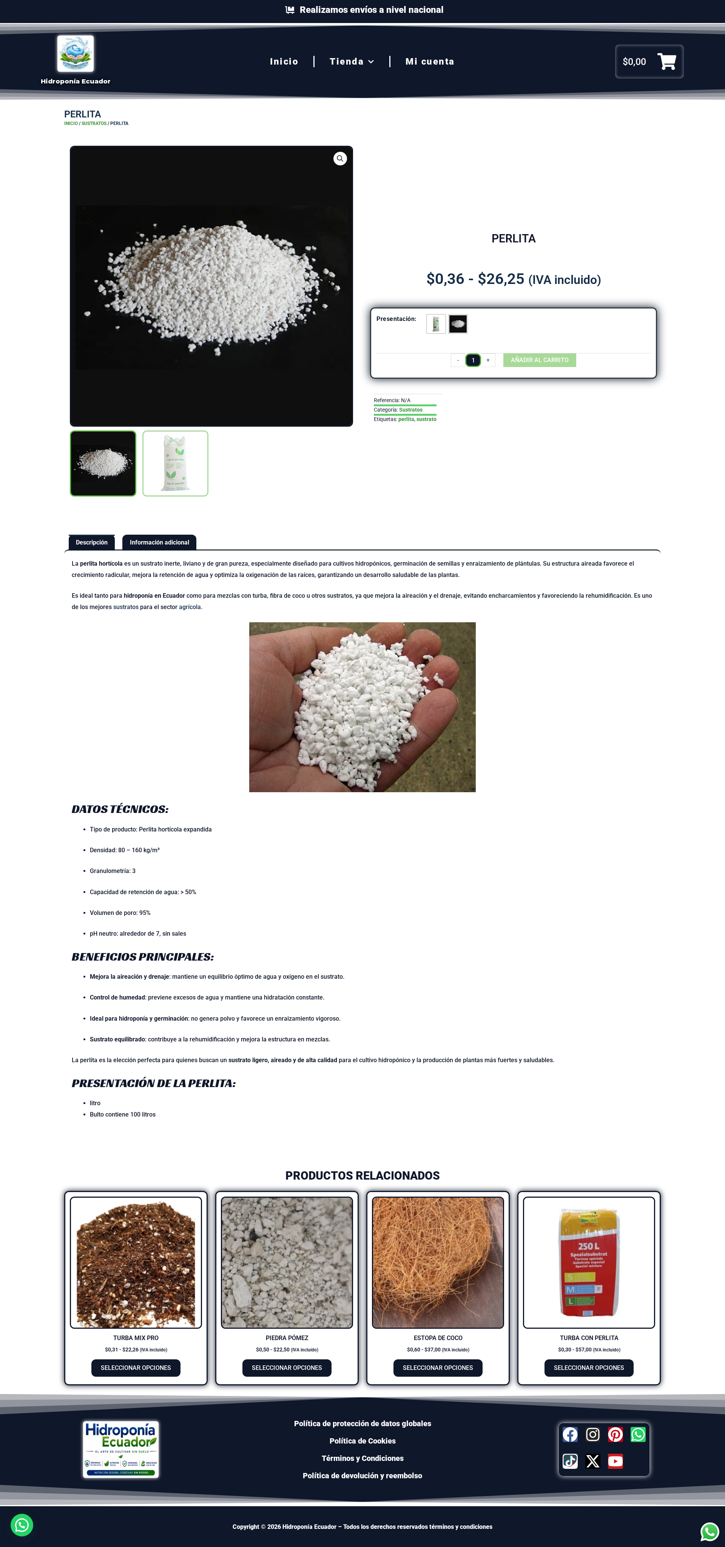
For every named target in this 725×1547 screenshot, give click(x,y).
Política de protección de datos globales (362, 1423)
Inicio (284, 61)
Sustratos (94, 123)
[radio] (436, 324)
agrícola (190, 607)
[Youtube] (615, 1461)
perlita (406, 419)
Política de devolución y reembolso (362, 1475)
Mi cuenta (430, 61)
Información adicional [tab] (159, 542)
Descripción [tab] (92, 542)
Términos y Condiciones (363, 1458)
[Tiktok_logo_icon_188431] (570, 1461)
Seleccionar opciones (136, 1367)
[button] (340, 158)
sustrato (426, 419)
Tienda (347, 61)
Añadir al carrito (540, 360)
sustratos (126, 607)
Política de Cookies (363, 1440)
